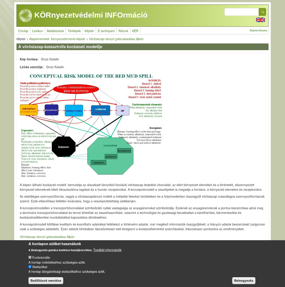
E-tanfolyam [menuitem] (106, 31)
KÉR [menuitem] (135, 31)
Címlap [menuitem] (23, 31)
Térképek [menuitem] (74, 31)
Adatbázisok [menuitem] (55, 31)
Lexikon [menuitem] (37, 31)
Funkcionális (41, 257)
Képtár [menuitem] (89, 31)
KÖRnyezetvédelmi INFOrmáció (90, 15)
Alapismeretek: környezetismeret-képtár (57, 39)
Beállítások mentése (46, 280)
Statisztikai (39, 266)
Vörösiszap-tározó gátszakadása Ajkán (116, 39)
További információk (107, 249)
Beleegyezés (243, 280)
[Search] (262, 12)
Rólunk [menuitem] (123, 31)
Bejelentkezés (258, 30)
